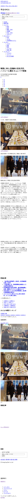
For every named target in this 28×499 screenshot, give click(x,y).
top (1, 497)
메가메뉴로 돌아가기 (11, 13)
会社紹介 (3, 459)
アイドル (9, 48)
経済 (8, 28)
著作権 (7, 459)
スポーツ (9, 34)
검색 (3, 18)
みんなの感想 (10, 56)
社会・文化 (10, 32)
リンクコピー (7, 493)
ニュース (6, 25)
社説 (8, 37)
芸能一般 (9, 50)
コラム (8, 39)
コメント (9, 54)
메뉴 (3, 497)
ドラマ (8, 43)
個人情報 (15, 459)
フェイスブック (8, 488)
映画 (8, 46)
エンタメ (6, 42)
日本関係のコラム (11, 40)
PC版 (11, 459)
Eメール (6, 491)
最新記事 (6, 23)
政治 (8, 26)
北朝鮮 (8, 31)
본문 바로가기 (4, 1)
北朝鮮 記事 (4, 313)
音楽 (8, 45)
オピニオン (7, 36)
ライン (5, 490)
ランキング (7, 51)
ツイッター (7, 487)
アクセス (9, 53)
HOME (5, 22)
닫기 (18, 13)
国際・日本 (10, 29)
